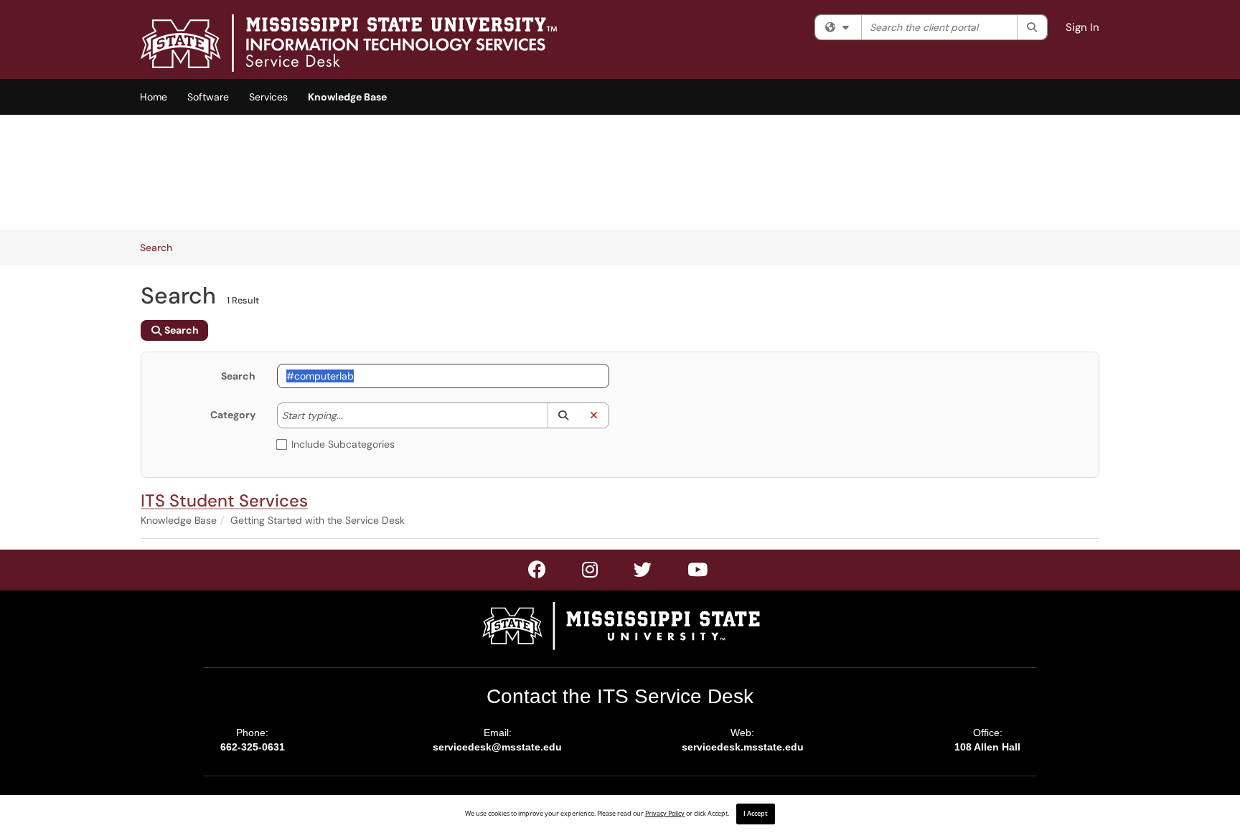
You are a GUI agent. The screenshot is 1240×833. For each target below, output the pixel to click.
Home (153, 96)
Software (208, 96)
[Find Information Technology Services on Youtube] (698, 572)
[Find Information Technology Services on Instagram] (643, 572)
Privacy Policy (665, 813)
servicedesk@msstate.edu (497, 747)
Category (232, 414)
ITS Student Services (224, 500)
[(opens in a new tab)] (349, 43)
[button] (563, 415)
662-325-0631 (252, 747)
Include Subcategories (343, 444)
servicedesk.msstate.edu (743, 747)
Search (161, 247)
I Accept (755, 813)
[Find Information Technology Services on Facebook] (538, 572)
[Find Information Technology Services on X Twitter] (591, 572)
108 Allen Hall (987, 747)
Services (268, 96)
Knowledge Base (347, 96)
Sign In (1082, 27)
